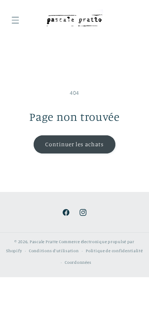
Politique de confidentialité (114, 250)
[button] (15, 20)
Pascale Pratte (44, 241)
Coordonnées (78, 262)
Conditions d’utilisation (54, 250)
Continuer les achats (74, 144)
